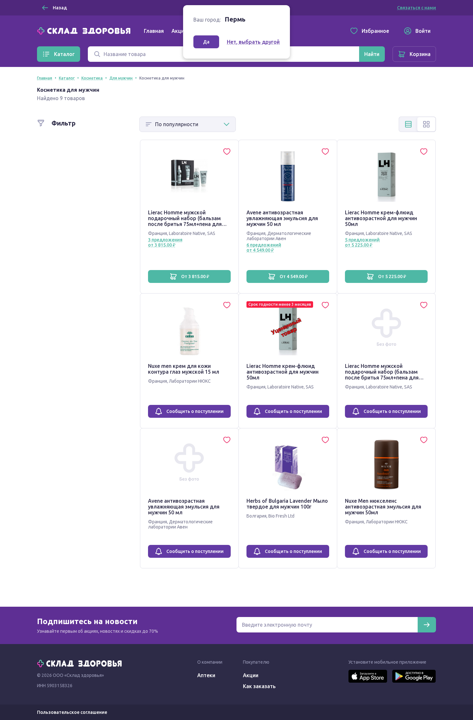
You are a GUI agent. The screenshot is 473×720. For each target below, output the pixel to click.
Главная (154, 31)
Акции (179, 31)
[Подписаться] (426, 624)
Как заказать (259, 686)
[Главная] (85, 30)
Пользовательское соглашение (72, 712)
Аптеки (206, 675)
